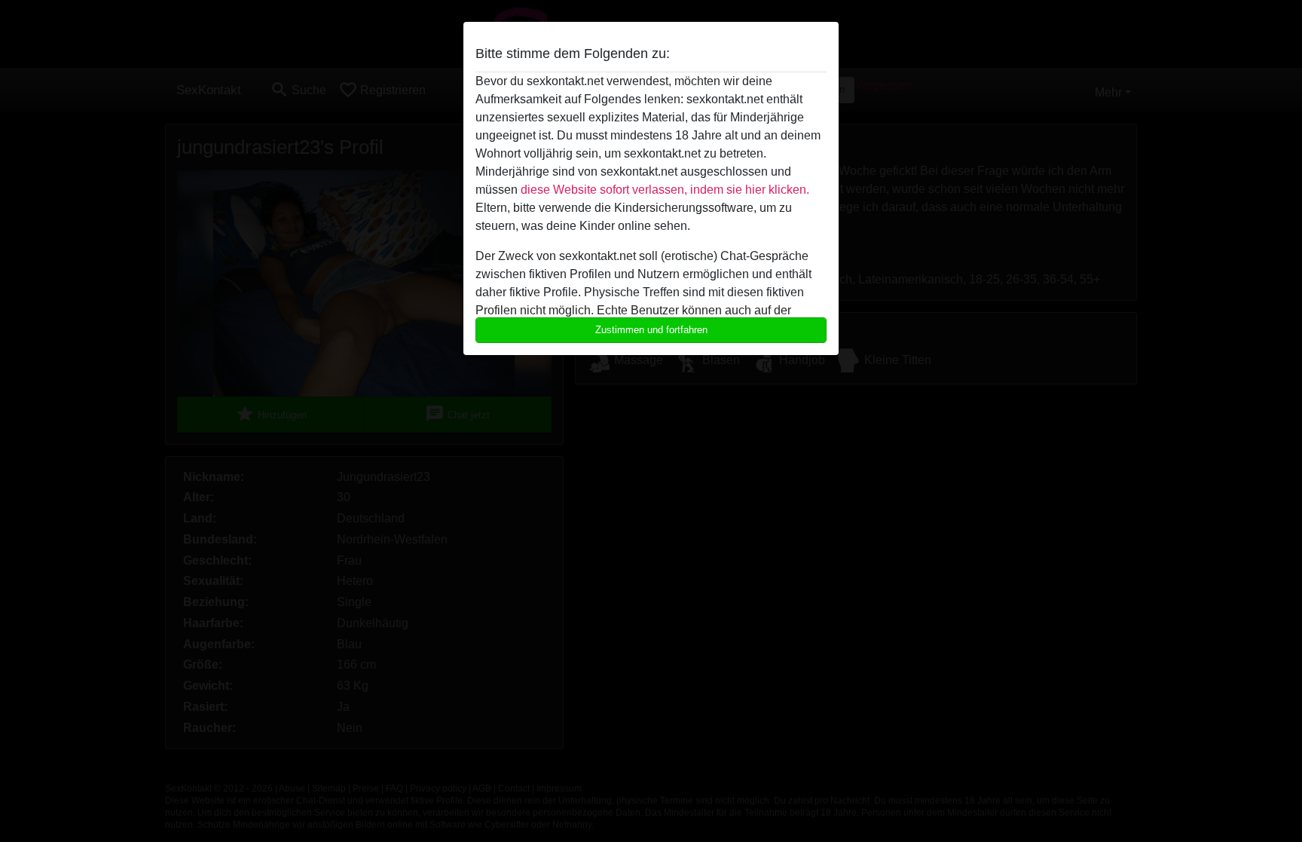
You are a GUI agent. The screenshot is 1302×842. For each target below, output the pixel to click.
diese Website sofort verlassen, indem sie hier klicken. (665, 189)
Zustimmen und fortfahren (651, 329)
